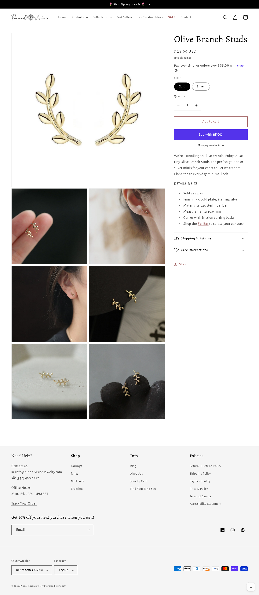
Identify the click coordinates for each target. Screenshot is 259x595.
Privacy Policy (199, 488)
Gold (182, 86)
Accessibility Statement (206, 503)
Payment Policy (200, 481)
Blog (133, 466)
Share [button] (183, 264)
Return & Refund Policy (205, 466)
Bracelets (77, 488)
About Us (136, 473)
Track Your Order (24, 503)
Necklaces (77, 481)
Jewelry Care (138, 481)
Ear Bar (203, 224)
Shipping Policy (200, 473)
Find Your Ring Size (143, 488)
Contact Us (19, 466)
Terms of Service (201, 496)
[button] (79, 17)
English (63, 570)
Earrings (76, 466)
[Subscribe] (88, 530)
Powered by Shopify (55, 586)
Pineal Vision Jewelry (32, 586)
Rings (74, 473)
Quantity (179, 96)
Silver (201, 86)
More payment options (211, 145)
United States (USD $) (29, 570)
